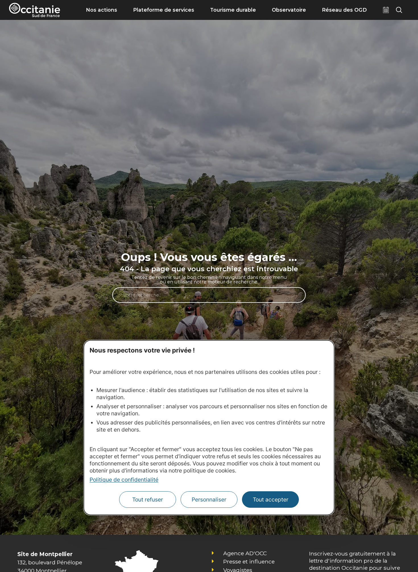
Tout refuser (147, 499)
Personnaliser (209, 499)
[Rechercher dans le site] (399, 10)
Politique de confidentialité (124, 479)
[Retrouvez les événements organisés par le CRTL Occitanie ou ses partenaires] (386, 10)
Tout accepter (270, 499)
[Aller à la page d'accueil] (34, 10)
